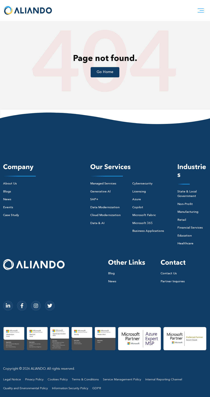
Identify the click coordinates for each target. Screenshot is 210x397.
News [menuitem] (7, 199)
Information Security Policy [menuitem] (70, 388)
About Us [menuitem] (10, 183)
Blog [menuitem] (111, 273)
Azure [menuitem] (136, 199)
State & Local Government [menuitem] (187, 194)
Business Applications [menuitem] (148, 231)
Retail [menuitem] (181, 220)
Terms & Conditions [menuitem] (85, 379)
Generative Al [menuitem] (100, 191)
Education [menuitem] (184, 235)
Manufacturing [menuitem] (187, 212)
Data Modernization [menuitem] (105, 207)
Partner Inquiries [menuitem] (173, 281)
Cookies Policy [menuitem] (58, 379)
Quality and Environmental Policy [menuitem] (25, 388)
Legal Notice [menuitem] (12, 379)
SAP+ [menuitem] (94, 199)
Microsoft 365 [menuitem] (142, 223)
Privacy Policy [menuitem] (34, 379)
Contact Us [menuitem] (169, 273)
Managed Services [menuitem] (103, 183)
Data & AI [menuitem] (97, 223)
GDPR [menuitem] (96, 388)
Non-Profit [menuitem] (185, 204)
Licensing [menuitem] (139, 191)
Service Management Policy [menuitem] (122, 379)
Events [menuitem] (8, 207)
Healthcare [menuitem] (185, 243)
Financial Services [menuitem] (190, 227)
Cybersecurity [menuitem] (142, 183)
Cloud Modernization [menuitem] (105, 215)
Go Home (105, 72)
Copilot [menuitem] (137, 207)
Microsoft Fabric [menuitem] (144, 215)
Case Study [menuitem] (11, 215)
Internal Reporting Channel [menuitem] (163, 379)
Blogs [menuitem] (7, 191)
